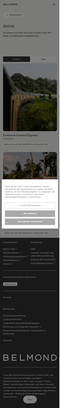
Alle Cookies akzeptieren (30, 222)
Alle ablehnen (30, 214)
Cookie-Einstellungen (30, 205)
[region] (30, 204)
